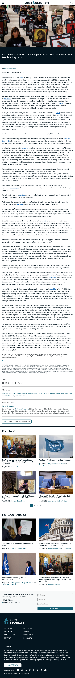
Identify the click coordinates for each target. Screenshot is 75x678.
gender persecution (28, 393)
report (56, 117)
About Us (8, 628)
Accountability (6, 393)
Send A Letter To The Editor (18, 421)
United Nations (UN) (8, 396)
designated (52, 277)
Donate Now (13, 665)
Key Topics (27, 628)
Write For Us (9, 635)
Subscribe (54, 608)
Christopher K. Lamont (9, 584)
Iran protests (43, 393)
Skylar (8, 406)
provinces (7, 99)
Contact (7, 638)
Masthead (8, 631)
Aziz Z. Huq (67, 548)
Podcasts (27, 638)
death (22, 78)
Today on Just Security (12, 602)
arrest (58, 113)
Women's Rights (20, 396)
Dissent (14, 393)
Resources (28, 635)
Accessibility (25, 673)
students (25, 148)
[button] (71, 2)
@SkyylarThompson (22, 409)
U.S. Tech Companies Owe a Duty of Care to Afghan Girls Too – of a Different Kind (18, 497)
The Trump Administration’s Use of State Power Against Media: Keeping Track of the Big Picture (18, 462)
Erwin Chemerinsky (54, 548)
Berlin (61, 103)
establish (53, 289)
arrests (44, 221)
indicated (19, 204)
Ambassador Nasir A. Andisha (57, 501)
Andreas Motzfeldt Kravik (56, 463)
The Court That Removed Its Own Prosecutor (55, 460)
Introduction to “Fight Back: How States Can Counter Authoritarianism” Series (55, 544)
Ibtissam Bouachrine (18, 501)
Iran (36, 393)
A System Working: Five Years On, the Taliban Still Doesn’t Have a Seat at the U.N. (55, 497)
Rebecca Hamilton (17, 467)
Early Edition (8, 600)
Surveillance (51, 393)
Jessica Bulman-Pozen (19, 548)
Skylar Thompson (10, 69)
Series (26, 631)
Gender (19, 393)
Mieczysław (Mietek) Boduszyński (22, 583)
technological (14, 188)
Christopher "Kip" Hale (46, 465)
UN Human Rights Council (64, 393)
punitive (22, 195)
